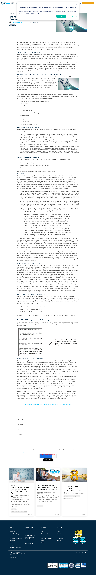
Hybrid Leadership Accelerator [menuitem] (30, 538)
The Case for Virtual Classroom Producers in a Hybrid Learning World (48, 488)
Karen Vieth (69, 493)
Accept (61, 16)
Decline (71, 16)
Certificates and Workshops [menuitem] (32, 533)
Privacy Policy (21, 452)
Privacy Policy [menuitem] (12, 556)
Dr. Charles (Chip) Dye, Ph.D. (18, 22)
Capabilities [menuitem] (60, 538)
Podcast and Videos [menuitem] (46, 536)
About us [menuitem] (59, 531)
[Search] (80, 3)
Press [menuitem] (42, 542)
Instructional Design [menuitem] (14, 533)
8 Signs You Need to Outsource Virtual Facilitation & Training (72, 489)
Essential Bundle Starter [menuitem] (15, 547)
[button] (76, 553)
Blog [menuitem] (42, 531)
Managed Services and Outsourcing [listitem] (19, 511)
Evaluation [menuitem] (12, 540)
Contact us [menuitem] (59, 533)
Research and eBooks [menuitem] (46, 533)
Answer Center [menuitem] (60, 536)
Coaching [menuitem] (11, 542)
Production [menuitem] (12, 536)
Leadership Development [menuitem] (15, 538)
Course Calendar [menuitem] (29, 543)
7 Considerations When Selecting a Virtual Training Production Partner (21, 490)
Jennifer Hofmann (43, 492)
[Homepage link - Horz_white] (17, 554)
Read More (30, 514)
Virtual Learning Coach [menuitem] (31, 541)
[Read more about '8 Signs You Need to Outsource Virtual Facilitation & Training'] (74, 475)
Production (12, 25)
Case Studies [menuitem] (44, 545)
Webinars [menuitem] (43, 540)
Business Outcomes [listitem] (68, 498)
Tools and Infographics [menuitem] (47, 538)
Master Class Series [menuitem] (30, 535)
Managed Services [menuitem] (13, 545)
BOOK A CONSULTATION (88, 3)
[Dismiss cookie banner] (76, 5)
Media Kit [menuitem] (59, 540)
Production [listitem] (13, 509)
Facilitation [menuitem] (12, 531)
